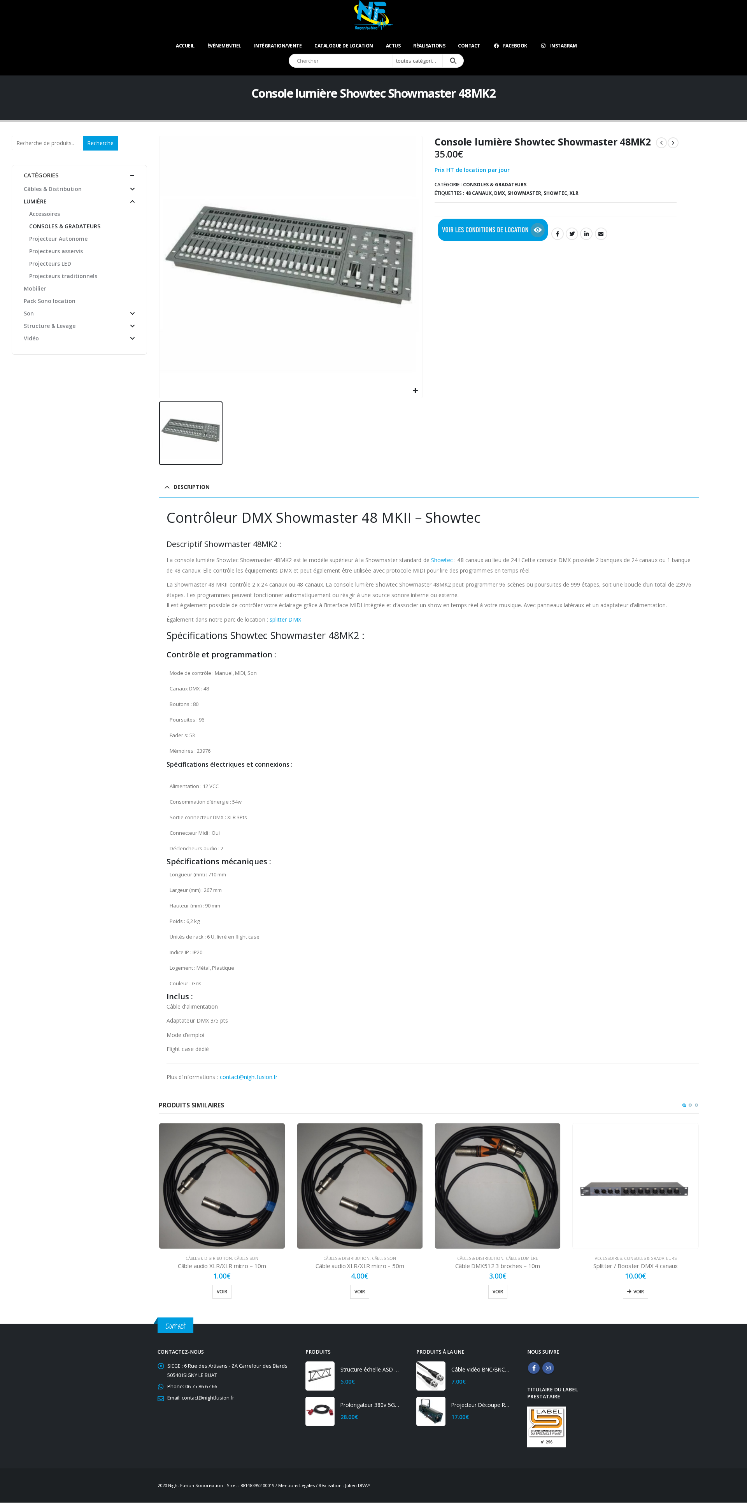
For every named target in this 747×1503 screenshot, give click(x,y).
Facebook (515, 45)
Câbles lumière (522, 1258)
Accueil (185, 45)
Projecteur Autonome (58, 238)
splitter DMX (285, 619)
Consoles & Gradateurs (494, 184)
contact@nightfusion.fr (249, 1077)
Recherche (100, 143)
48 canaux (478, 193)
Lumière (35, 201)
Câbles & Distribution (209, 1258)
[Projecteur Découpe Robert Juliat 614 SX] (430, 1411)
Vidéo (31, 338)
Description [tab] (192, 486)
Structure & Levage (49, 325)
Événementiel (224, 45)
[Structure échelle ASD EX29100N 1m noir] (320, 1376)
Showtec (555, 193)
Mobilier (35, 288)
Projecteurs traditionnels (63, 276)
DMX (499, 193)
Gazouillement (572, 234)
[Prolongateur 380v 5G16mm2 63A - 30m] (320, 1411)
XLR (574, 193)
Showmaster (524, 193)
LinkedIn (586, 234)
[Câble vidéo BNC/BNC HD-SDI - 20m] (430, 1376)
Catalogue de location (343, 45)
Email (601, 234)
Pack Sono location (49, 301)
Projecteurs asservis (56, 251)
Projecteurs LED (50, 263)
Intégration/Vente (278, 45)
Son (29, 313)
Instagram (563, 45)
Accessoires (608, 1258)
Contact (469, 45)
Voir (222, 1291)
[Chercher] (453, 60)
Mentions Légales (296, 1485)
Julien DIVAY (357, 1485)
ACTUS (393, 45)
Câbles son (246, 1258)
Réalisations (429, 45)
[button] (684, 1105)
